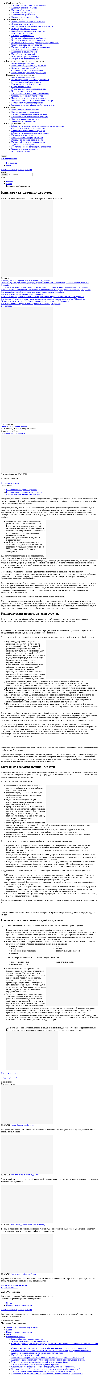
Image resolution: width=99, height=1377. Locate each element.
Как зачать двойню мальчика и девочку (28, 5)
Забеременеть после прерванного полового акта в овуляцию (37, 126)
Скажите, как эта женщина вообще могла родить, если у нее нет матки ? (43, 1367)
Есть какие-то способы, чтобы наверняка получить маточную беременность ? (45, 1369)
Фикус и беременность (21, 86)
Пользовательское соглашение (19, 1305)
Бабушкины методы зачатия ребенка (27, 103)
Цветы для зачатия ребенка (23, 77)
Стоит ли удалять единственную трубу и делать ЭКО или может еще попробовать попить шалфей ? (45, 283)
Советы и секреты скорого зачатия (26, 45)
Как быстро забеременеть (22, 35)
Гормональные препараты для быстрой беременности (35, 42)
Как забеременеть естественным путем (28, 31)
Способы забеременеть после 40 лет (27, 96)
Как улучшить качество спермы (25, 112)
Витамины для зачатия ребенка (25, 110)
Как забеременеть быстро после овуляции (29, 117)
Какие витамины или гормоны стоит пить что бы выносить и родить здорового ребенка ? (40, 290)
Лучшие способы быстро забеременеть (28, 22)
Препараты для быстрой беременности (28, 40)
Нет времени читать (10, 483)
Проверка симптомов (15, 1337)
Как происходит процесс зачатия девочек (24, 492)
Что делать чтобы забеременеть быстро (28, 38)
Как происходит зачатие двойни (25, 17)
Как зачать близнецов (20, 10)
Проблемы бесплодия (20, 151)
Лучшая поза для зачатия (22, 24)
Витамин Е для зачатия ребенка (25, 68)
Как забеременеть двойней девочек (21, 490)
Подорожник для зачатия (22, 91)
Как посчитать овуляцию (22, 135)
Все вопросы (6, 306)
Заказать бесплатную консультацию (16, 169)
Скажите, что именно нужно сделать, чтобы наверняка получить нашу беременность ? (39, 287)
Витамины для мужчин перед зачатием (28, 66)
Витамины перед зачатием (23, 63)
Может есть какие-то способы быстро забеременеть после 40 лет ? (30, 301)
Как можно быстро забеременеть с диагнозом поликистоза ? (27, 292)
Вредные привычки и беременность (27, 140)
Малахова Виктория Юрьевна (14, 426)
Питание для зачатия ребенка (24, 29)
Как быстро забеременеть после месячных (29, 114)
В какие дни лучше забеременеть (25, 149)
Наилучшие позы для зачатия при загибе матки (32, 26)
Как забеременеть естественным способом (30, 93)
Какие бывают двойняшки (23, 15)
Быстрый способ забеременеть (24, 49)
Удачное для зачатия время (23, 144)
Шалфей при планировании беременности (30, 80)
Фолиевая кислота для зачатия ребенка (28, 70)
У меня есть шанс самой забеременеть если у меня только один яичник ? (43, 1371)
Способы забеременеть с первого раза (28, 128)
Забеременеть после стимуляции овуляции (30, 133)
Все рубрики (11, 163)
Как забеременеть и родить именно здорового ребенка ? (25, 303)
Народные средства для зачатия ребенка (28, 98)
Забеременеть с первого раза (23, 121)
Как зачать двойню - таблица (24, 8)
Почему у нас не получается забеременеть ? (20, 280)
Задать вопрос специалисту (13, 433)
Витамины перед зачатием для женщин (28, 73)
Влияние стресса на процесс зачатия (27, 137)
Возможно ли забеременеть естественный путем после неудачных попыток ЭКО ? (37, 297)
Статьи (9, 1303)
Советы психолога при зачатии (25, 119)
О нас (8, 165)
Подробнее (45, 280)
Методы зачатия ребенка (22, 33)
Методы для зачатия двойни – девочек (23, 494)
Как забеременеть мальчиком (24, 52)
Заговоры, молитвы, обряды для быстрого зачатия (33, 105)
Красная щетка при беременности (26, 84)
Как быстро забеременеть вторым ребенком (30, 47)
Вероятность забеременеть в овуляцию (28, 130)
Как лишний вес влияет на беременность (29, 142)
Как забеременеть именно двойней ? (17, 294)
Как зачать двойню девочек (23, 12)
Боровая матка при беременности (26, 82)
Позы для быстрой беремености (25, 56)
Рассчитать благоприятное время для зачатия (31, 147)
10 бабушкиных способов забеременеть (28, 89)
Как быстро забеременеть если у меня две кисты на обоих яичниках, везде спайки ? (38, 299)
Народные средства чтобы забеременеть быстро (32, 100)
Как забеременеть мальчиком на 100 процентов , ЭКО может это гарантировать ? (47, 1374)
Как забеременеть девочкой (23, 54)
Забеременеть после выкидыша (25, 59)
